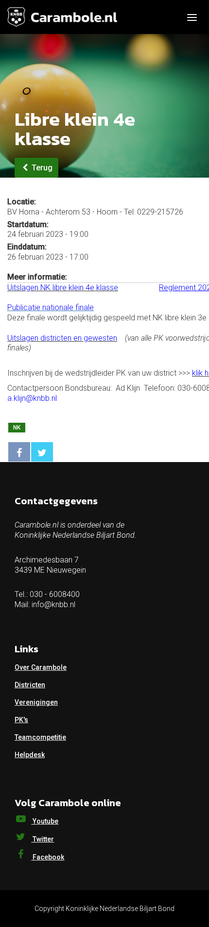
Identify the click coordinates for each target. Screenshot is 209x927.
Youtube (44, 821)
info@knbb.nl (53, 604)
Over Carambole (41, 667)
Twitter (42, 839)
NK (16, 427)
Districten (30, 685)
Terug (41, 167)
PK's (21, 720)
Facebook (47, 857)
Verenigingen (36, 702)
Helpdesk (30, 755)
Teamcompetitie (40, 737)
